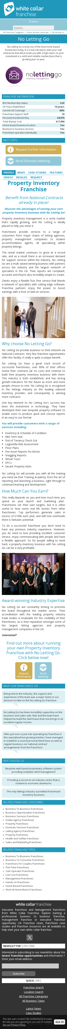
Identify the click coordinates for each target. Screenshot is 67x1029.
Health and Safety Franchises (22, 838)
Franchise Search (33, 987)
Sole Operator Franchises (20, 871)
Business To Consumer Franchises (25, 860)
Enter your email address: (17, 959)
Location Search (33, 992)
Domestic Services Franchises (22, 827)
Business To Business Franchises (24, 808)
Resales (21, 177)
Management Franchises (20, 878)
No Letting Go (58, 32)
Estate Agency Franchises (20, 820)
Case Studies (37, 172)
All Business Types (33, 1001)
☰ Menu (33, 21)
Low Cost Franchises (17, 874)
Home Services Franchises (38, 32)
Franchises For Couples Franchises (25, 863)
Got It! (59, 1022)
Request (36, 177)
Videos (8, 177)
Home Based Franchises (19, 886)
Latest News (33, 1008)
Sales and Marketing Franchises (24, 842)
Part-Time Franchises (17, 867)
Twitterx (29, 937)
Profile (9, 172)
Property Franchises (17, 823)
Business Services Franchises (22, 816)
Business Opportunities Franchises (25, 812)
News (21, 172)
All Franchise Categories (13, 32)
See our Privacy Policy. (14, 1024)
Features (56, 172)
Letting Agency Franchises (20, 831)
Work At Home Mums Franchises (24, 889)
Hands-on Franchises (18, 882)
